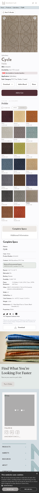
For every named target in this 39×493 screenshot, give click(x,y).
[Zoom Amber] (28, 112)
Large (15, 107)
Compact (23, 107)
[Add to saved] (35, 18)
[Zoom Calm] (28, 128)
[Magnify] (4, 18)
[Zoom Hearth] (15, 176)
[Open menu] (35, 3)
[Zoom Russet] (3, 208)
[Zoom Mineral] (15, 192)
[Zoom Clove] (3, 144)
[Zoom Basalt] (3, 128)
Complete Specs (19, 229)
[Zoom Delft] (3, 160)
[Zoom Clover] (15, 144)
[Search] (33, 3)
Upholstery (16, 7)
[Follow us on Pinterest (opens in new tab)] (17, 432)
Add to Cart (19, 93)
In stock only (7, 107)
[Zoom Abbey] (3, 112)
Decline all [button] (28, 489)
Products (8, 7)
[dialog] (19, 482)
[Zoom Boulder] (15, 128)
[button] (19, 485)
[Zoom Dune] (28, 160)
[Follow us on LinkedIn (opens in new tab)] (12, 432)
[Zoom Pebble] (28, 192)
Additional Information (19, 235)
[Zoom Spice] (15, 208)
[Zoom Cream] (28, 144)
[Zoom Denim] (15, 160)
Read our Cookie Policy (22, 483)
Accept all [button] (10, 489)
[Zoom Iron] (3, 192)
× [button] (37, 473)
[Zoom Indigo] (28, 176)
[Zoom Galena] (3, 176)
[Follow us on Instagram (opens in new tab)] (6, 432)
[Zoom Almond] (15, 112)
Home (2, 7)
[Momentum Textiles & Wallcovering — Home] (9, 3)
